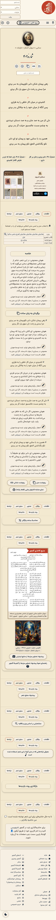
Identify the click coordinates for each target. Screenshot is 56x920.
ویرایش (17, 304)
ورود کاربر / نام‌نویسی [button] (30, 22)
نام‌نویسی (15, 827)
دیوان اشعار (29, 47)
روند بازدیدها (33, 220)
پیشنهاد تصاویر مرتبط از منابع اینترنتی (30, 656)
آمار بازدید (17, 894)
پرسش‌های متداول (41, 895)
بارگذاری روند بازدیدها (28, 786)
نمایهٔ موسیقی (43, 868)
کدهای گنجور (16, 855)
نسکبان (18, 885)
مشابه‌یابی (44, 875)
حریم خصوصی (16, 904)
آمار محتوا (44, 905)
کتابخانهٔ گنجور (16, 865)
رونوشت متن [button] (41, 482)
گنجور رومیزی (16, 858)
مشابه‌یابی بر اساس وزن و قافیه (29, 723)
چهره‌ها (45, 898)
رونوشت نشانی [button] (19, 482)
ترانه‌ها (9, 214)
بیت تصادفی (43, 858)
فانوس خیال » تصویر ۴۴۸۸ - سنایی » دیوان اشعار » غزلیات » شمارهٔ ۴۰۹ (28, 649)
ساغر (19, 862)
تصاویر (29, 214)
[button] (53, 23)
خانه (46, 855)
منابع (19, 897)
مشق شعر (19, 214)
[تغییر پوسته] (6, 914)
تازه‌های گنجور (43, 879)
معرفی (45, 891)
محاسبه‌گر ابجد (15, 872)
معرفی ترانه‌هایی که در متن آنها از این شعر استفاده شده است (28, 753)
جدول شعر (44, 862)
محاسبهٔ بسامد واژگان (30, 520)
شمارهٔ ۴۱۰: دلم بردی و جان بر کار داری (42, 158)
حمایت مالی (43, 901)
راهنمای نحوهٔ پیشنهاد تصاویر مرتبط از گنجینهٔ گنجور (28, 663)
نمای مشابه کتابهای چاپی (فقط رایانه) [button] (30, 489)
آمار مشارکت (16, 891)
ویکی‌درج (24, 240)
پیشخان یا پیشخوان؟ (13, 882)
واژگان (38, 214)
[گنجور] (48, 7)
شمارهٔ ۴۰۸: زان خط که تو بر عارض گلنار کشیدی (13, 158)
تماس (19, 901)
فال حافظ (44, 865)
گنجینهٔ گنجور (16, 868)
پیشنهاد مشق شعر (28, 695)
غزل (23, 237)
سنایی (38, 47)
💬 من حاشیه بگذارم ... (20, 818)
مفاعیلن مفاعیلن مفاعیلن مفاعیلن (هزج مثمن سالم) (25, 234)
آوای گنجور (17, 875)
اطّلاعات (46, 214)
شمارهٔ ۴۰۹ (28, 56)
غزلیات (19, 47)
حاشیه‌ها (21, 220)
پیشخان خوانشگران (14, 879)
